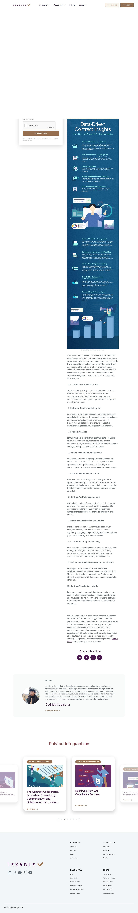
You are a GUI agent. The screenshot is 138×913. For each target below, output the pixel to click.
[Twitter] (25, 872)
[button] (44, 5)
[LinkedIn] (9, 872)
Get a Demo (127, 5)
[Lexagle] (26, 5)
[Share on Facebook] (86, 657)
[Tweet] (93, 657)
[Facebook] (20, 872)
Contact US (112, 5)
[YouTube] (30, 872)
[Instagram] (14, 872)
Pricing (72, 5)
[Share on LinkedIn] (79, 657)
